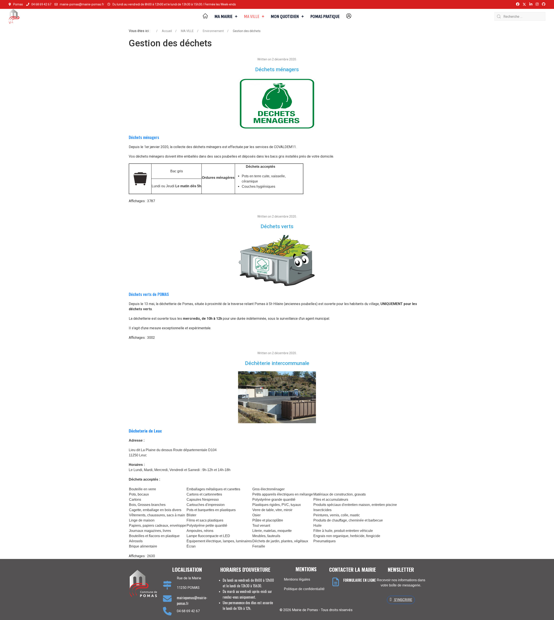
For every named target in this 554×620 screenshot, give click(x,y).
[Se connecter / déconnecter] (349, 16)
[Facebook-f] (517, 4)
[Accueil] (205, 16)
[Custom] (543, 4)
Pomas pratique (325, 16)
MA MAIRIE (223, 16)
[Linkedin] (530, 4)
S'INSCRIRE (402, 600)
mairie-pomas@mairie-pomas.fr (82, 4)
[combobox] (519, 16)
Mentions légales (297, 579)
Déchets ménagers (277, 69)
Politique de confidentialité (304, 589)
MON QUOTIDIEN (285, 16)
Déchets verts (277, 226)
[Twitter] (524, 4)
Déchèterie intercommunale (277, 363)
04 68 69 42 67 (41, 4)
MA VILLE (251, 16)
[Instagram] (537, 4)
